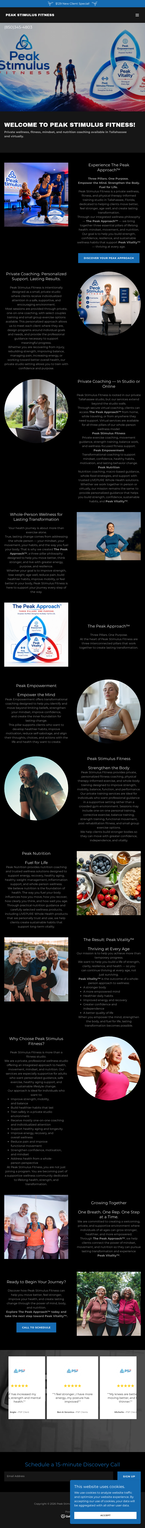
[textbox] (58, 1476)
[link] (30, 15)
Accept (105, 1515)
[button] (137, 15)
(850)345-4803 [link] (18, 27)
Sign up (129, 1476)
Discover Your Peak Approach (109, 258)
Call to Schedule (36, 1327)
